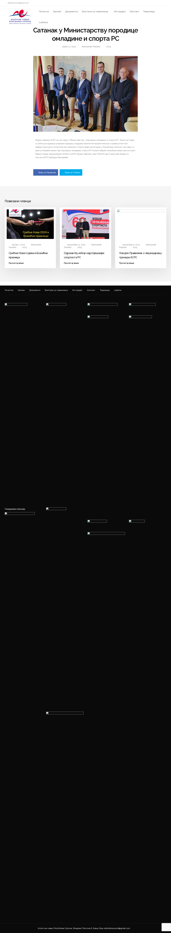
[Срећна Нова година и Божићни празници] (30, 224)
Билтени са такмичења (95, 11)
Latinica (43, 22)
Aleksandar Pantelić (91, 46)
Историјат (120, 11)
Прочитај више (16, 263)
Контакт (134, 11)
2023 (108, 46)
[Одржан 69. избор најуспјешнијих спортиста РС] (85, 224)
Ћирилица (149, 11)
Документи (71, 11)
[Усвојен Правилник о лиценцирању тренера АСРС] (140, 224)
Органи (57, 11)
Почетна (44, 11)
